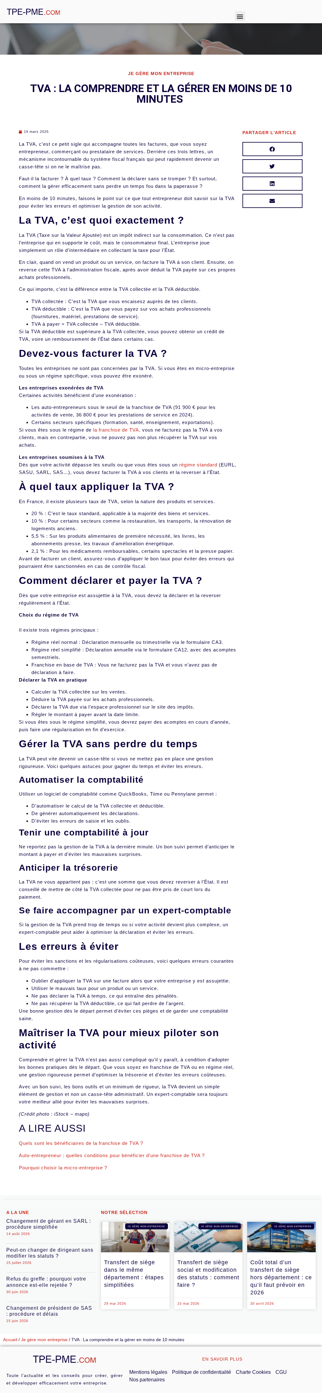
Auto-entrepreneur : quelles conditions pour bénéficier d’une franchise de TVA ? (112, 1155)
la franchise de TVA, (117, 430)
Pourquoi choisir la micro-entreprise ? (63, 1167)
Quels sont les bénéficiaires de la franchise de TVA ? (81, 1143)
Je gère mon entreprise (44, 1339)
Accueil (10, 1339)
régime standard (198, 464)
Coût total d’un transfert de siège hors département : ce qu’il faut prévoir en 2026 (281, 1277)
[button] (240, 16)
